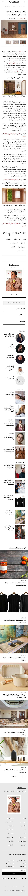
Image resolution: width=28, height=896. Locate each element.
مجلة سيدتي (10, 818)
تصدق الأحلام (22, 315)
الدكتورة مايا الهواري (10, 357)
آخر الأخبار (10, 845)
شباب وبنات (11, 406)
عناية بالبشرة (11, 434)
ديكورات (8, 239)
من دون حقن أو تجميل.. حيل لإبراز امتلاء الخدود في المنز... (9, 437)
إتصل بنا (5, 887)
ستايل (24, 829)
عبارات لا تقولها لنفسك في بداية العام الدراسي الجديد (9, 409)
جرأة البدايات (22, 321)
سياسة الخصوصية (16, 887)
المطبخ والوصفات (9, 864)
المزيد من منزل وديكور (17, 547)
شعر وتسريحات (11, 420)
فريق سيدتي (10, 833)
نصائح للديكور (21, 251)
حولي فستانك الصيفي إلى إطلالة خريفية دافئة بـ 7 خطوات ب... (9, 451)
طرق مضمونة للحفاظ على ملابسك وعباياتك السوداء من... (8, 498)
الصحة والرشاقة (9, 861)
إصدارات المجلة (14, 265)
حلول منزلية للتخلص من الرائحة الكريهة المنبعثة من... (9, 513)
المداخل (21, 52)
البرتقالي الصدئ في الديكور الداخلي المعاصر (14, 224)
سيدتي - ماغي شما (22, 18)
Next (4, 29)
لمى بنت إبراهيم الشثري (9, 336)
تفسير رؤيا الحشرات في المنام (9, 395)
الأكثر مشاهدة (20, 462)
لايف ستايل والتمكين (20, 861)
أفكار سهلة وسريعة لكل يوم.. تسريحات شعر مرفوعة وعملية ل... (9, 423)
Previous (24, 29)
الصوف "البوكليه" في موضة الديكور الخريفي (14, 135)
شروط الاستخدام (23, 887)
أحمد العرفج (11, 370)
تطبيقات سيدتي (9, 837)
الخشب (13, 247)
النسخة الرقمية (14, 295)
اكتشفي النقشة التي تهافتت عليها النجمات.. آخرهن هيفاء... (9, 528)
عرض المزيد (14, 776)
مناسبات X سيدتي (9, 822)
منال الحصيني (11, 379)
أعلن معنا (9, 887)
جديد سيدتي (21, 389)
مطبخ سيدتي (23, 822)
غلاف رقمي (10, 841)
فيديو (24, 818)
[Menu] (25, 2)
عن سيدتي (10, 826)
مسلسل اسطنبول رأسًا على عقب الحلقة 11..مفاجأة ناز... (9, 467)
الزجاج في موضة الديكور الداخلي (11, 179)
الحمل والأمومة (9, 866)
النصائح (16, 72)
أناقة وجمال (22, 866)
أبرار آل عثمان (11, 347)
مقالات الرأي (22, 331)
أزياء (13, 447)
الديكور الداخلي (12, 63)
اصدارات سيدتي (22, 841)
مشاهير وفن (22, 864)
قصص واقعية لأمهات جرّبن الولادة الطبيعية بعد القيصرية (9, 482)
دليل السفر (23, 845)
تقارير (25, 833)
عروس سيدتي (23, 837)
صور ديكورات (21, 247)
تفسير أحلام (12, 392)
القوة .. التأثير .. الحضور (21, 308)
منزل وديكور (17, 239)
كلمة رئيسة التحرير (16, 303)
